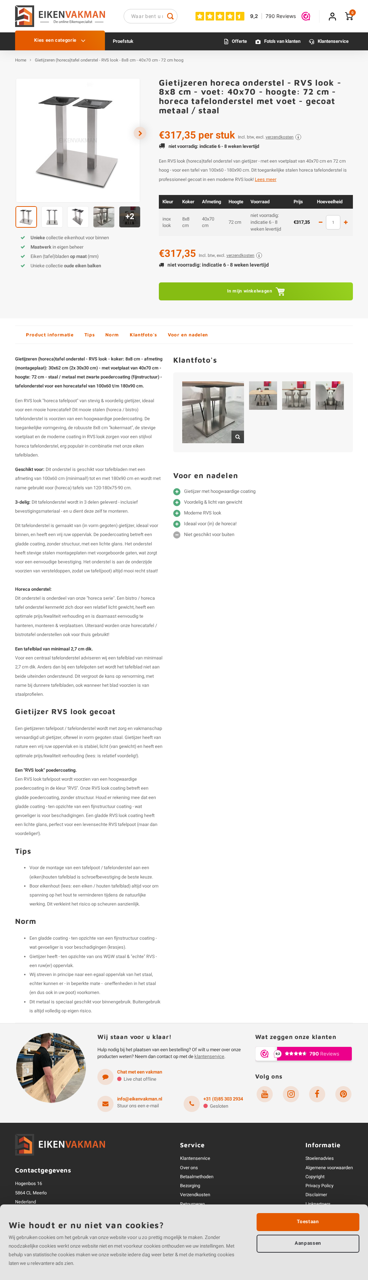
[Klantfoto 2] (263, 395)
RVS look (96, 437)
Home (20, 60)
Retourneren (192, 1204)
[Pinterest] (343, 1094)
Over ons (189, 1168)
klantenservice (209, 1056)
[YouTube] (265, 1094)
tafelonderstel (66, 658)
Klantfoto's (143, 334)
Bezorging (190, 1186)
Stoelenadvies (319, 1158)
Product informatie (50, 334)
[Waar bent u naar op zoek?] (170, 16)
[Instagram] (291, 1094)
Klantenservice (333, 41)
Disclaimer (316, 1195)
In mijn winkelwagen (249, 291)
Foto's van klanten (282, 41)
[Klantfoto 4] (330, 395)
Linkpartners (318, 1204)
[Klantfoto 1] (213, 412)
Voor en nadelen (188, 334)
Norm (112, 334)
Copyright (315, 1177)
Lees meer (265, 179)
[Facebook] (317, 1094)
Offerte (239, 41)
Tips (89, 334)
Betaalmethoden (196, 1177)
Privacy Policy (319, 1186)
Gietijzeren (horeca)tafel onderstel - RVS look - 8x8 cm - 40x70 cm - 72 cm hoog (109, 60)
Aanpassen (308, 1243)
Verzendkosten (195, 1195)
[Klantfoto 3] (296, 395)
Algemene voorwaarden (329, 1168)
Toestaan (308, 1221)
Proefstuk (123, 41)
